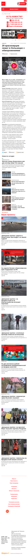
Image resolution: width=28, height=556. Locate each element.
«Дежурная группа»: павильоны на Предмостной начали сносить (14, 458)
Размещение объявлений (14, 506)
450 (4, 309)
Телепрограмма (14, 494)
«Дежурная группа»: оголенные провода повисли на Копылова (12, 333)
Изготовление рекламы (14, 504)
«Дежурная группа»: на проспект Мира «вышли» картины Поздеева (13, 427)
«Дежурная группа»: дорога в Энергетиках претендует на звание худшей (13, 237)
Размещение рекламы (14, 502)
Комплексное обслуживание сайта (16, 553)
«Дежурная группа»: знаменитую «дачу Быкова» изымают (13, 397)
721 (4, 340)
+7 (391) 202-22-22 (15, 22)
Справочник (14, 498)
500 (4, 275)
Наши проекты (8, 214)
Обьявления (14, 496)
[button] (12, 40)
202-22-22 (15, 20)
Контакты (14, 488)
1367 (4, 465)
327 (5, 169)
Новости (14, 478)
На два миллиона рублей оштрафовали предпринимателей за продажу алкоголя (13, 365)
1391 (4, 434)
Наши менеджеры (14, 483)
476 (4, 244)
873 (4, 404)
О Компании (14, 486)
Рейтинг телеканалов (14, 490)
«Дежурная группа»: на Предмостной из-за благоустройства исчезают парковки (10, 301)
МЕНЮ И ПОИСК (14, 9)
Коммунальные (5, 159)
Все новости (5, 212)
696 (4, 373)
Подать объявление (15, 26)
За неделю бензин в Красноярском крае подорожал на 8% (14, 268)
